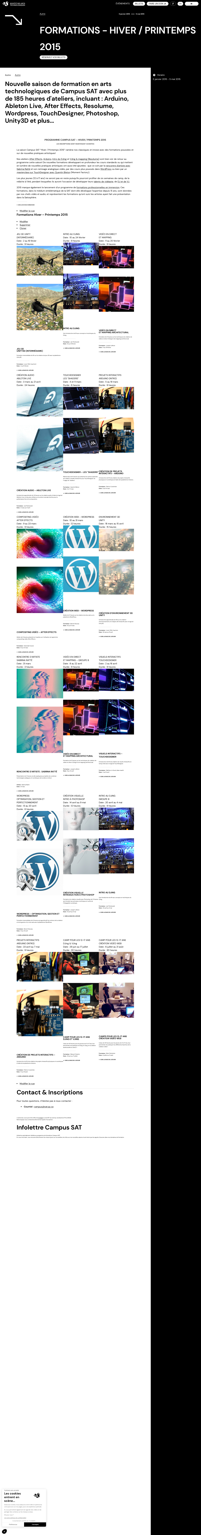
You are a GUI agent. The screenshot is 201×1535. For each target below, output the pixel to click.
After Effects (35, 159)
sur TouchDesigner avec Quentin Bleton (43, 172)
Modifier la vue (27, 210)
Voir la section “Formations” (26, 205)
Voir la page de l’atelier (26, 370)
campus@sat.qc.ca (43, 1106)
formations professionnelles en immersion (98, 187)
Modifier (24, 221)
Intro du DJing (59, 159)
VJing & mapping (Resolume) (84, 159)
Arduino (47, 159)
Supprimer (25, 224)
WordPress (105, 169)
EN (180, 4)
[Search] (173, 4)
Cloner (23, 228)
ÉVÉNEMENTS (123, 3)
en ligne (40, 1118)
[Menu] (191, 4)
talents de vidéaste (103, 181)
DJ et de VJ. (124, 181)
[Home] (14, 3)
